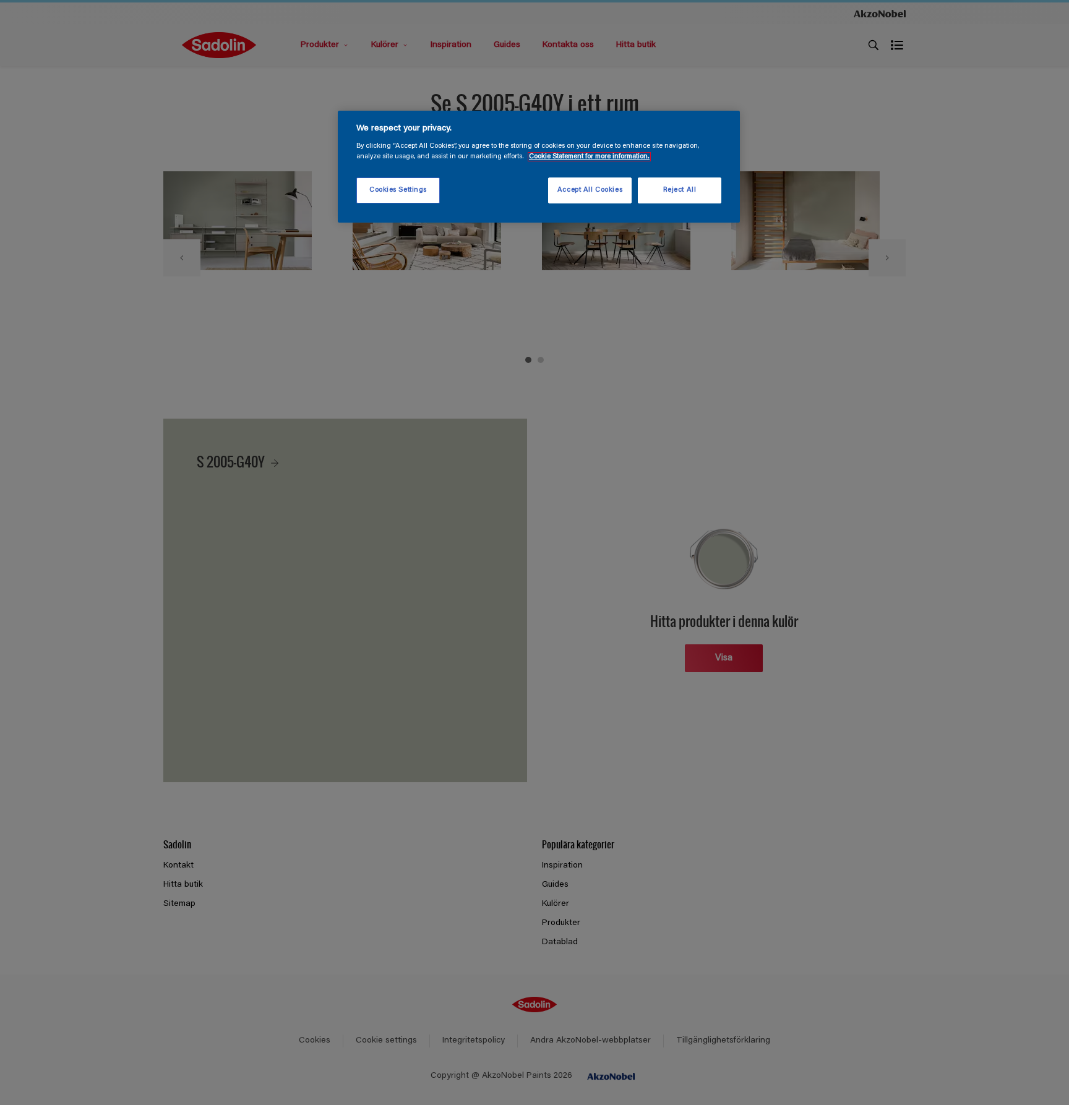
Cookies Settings (398, 190)
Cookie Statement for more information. (589, 156)
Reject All (680, 190)
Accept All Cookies (589, 190)
